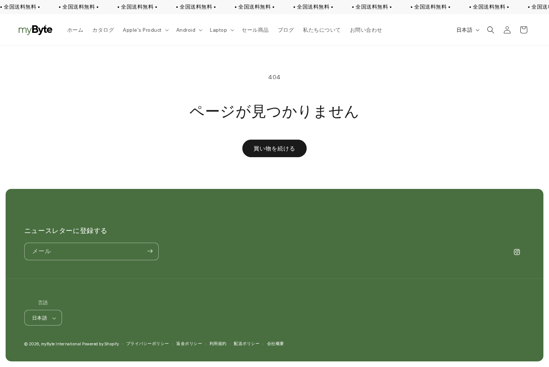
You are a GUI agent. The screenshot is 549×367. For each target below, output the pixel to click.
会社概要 (275, 343)
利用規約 (218, 343)
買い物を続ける (274, 148)
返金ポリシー (189, 343)
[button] (145, 30)
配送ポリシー (247, 343)
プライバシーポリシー (147, 343)
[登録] (150, 251)
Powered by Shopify (100, 344)
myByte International (61, 344)
